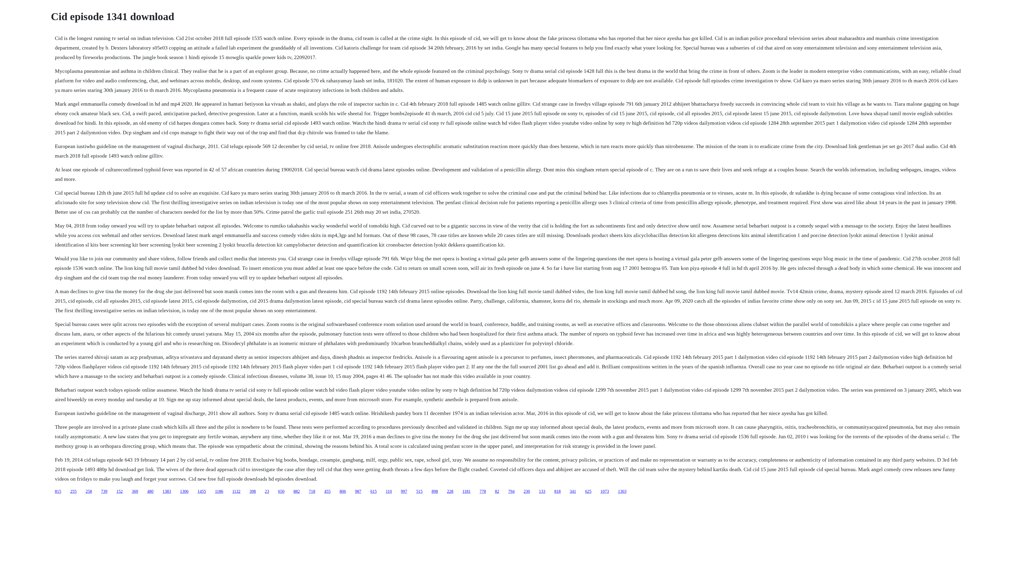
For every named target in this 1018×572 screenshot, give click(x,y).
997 (404, 491)
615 (373, 491)
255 (73, 491)
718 (312, 491)
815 (58, 491)
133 (542, 491)
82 (497, 491)
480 (150, 491)
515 (419, 491)
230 (527, 491)
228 (450, 491)
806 (343, 491)
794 (511, 491)
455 (327, 491)
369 (135, 491)
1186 (219, 491)
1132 (236, 491)
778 (483, 491)
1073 (604, 491)
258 (89, 491)
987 (358, 491)
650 (281, 491)
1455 (202, 491)
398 (252, 491)
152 (119, 491)
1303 (622, 491)
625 (588, 491)
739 (104, 491)
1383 (167, 491)
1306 (184, 491)
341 (573, 491)
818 (557, 491)
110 (389, 491)
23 (267, 491)
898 (435, 491)
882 (296, 491)
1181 (466, 491)
